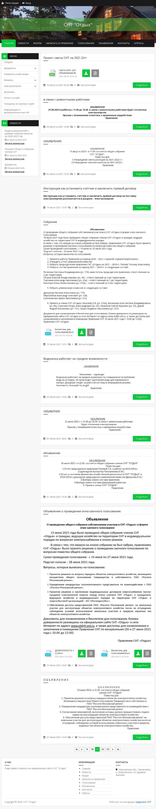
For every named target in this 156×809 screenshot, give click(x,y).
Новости (23, 43)
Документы (10, 68)
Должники (9, 91)
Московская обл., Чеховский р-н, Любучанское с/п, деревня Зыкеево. (133, 772)
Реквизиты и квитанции (16, 74)
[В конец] (118, 749)
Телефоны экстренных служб (19, 103)
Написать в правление (59, 43)
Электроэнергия (12, 86)
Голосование (86, 43)
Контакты (123, 43)
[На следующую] (113, 749)
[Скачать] (86, 73)
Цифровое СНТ (143, 801)
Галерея (8, 62)
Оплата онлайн (12, 97)
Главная (8, 43)
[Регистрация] (3, 3)
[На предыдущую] (82, 749)
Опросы (139, 43)
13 (107, 749)
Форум (37, 43)
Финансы (8, 80)
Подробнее (142, 85)
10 (92, 749)
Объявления (106, 43)
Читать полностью (14, 143)
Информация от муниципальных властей (16, 111)
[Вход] (24, 3)
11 (97, 749)
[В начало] (76, 749)
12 (102, 749)
